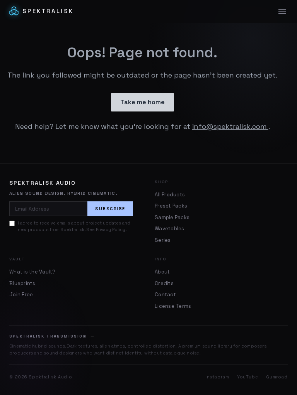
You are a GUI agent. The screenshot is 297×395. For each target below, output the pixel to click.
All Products (170, 194)
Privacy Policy (110, 229)
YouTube (247, 377)
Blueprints (22, 283)
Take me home (142, 102)
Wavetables (169, 228)
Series (163, 240)
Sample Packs (172, 217)
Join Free (21, 294)
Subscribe (110, 208)
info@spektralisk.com (230, 126)
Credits (164, 283)
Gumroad (277, 377)
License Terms (173, 306)
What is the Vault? (32, 271)
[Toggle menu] (282, 11)
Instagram (217, 377)
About (162, 271)
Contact (165, 294)
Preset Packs (171, 206)
